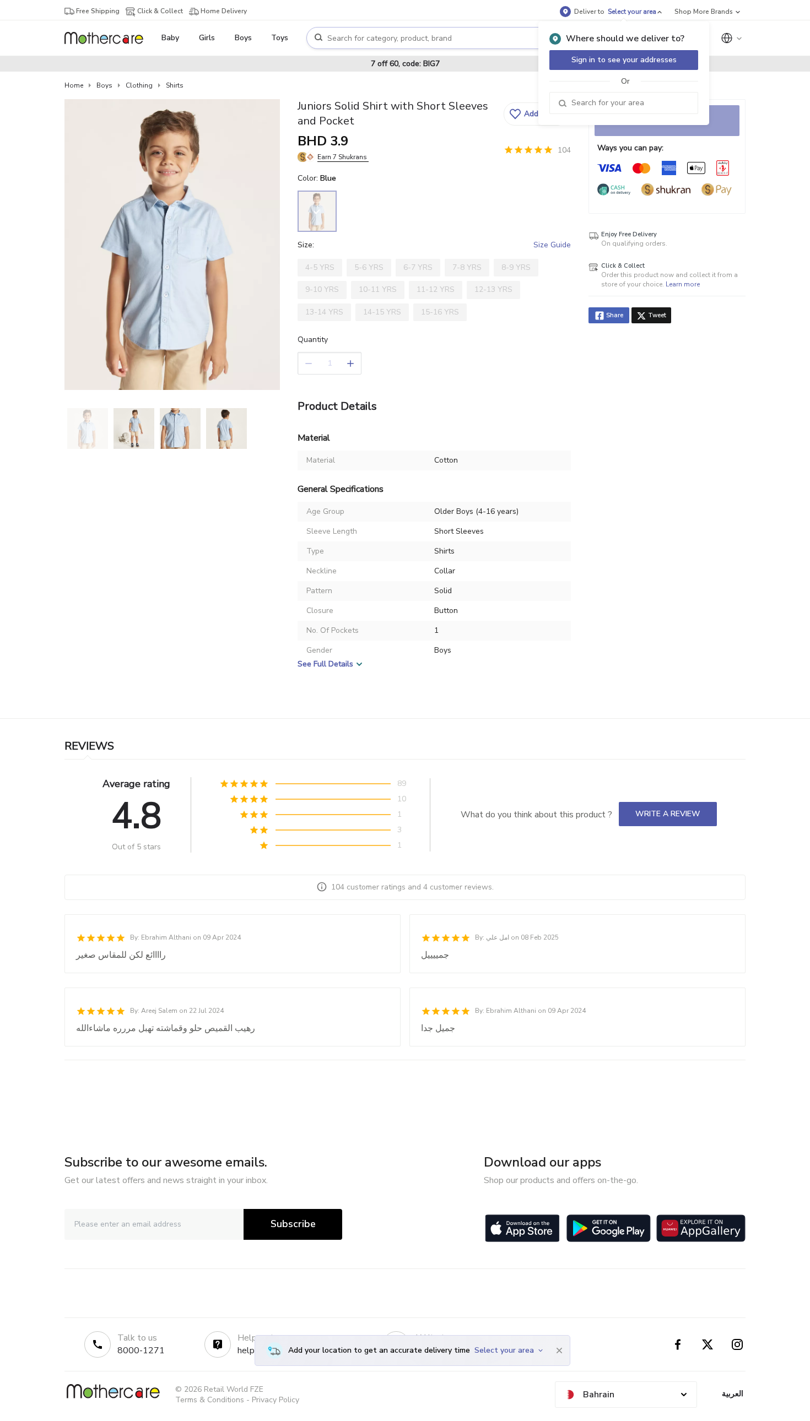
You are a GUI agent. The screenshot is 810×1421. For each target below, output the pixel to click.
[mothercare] (108, 38)
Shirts (174, 85)
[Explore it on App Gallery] (701, 1228)
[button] (536, 114)
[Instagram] (737, 1344)
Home (73, 85)
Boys (104, 85)
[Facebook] (678, 1344)
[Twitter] (707, 1344)
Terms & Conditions (209, 1400)
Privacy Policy (275, 1400)
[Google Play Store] (608, 1228)
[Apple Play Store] (522, 1228)
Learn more (683, 284)
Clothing (139, 85)
